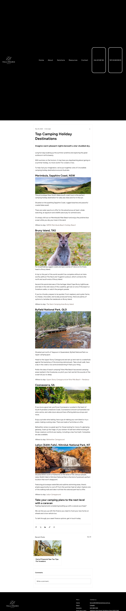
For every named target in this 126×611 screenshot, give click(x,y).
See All (89, 537)
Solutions (79, 608)
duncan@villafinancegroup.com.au (100, 603)
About (78, 605)
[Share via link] (49, 527)
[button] (71, 60)
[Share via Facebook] (36, 527)
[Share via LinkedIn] (45, 527)
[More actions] (90, 129)
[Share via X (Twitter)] (40, 527)
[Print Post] (54, 527)
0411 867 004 (94, 608)
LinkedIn (92, 605)
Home (78, 603)
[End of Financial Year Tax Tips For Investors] (47, 548)
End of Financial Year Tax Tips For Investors (47, 560)
